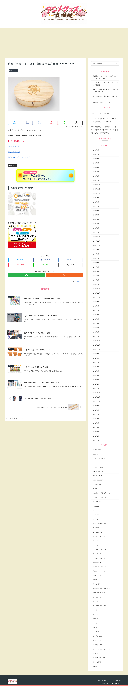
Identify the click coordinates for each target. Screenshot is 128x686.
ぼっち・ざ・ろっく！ (99, 497)
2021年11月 (96, 397)
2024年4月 (96, 271)
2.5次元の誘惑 (97, 449)
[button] (117, 63)
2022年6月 (96, 366)
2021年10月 (96, 401)
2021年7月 (96, 414)
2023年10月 (96, 297)
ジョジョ (95, 540)
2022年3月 (96, 380)
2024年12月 (96, 236)
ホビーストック (14, 152)
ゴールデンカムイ (98, 532)
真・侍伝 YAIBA (97, 636)
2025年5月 (96, 215)
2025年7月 (96, 206)
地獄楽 (95, 580)
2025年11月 (96, 189)
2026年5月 (96, 163)
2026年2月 (96, 176)
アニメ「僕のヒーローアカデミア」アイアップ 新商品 (105, 84)
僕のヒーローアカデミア (100, 566)
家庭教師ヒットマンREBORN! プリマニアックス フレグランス (105, 77)
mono (94, 462)
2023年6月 (96, 315)
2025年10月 (96, 193)
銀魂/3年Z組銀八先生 (99, 658)
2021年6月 (96, 418)
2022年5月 (96, 371)
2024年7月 (96, 258)
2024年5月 (96, 267)
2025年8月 (96, 202)
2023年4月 (96, 323)
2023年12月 (96, 289)
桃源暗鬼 (95, 618)
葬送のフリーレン (98, 640)
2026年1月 (96, 180)
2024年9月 (96, 249)
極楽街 (95, 623)
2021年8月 (96, 410)
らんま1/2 (96, 506)
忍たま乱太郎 (97, 597)
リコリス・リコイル (99, 558)
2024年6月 (96, 262)
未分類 (95, 610)
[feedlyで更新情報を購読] (26, 275)
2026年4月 (96, 167)
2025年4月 (96, 219)
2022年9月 (96, 353)
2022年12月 (96, 340)
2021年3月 (96, 432)
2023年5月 (96, 319)
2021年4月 (96, 427)
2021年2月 (96, 436)
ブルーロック (97, 554)
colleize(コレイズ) (14, 146)
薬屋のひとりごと (98, 645)
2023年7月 (96, 310)
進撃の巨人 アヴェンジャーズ (101, 103)
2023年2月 (96, 332)
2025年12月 (96, 184)
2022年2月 (96, 384)
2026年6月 (96, 158)
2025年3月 (96, 223)
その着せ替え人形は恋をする (101, 493)
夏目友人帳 (96, 584)
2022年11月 (96, 345)
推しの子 (95, 601)
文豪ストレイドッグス (99, 606)
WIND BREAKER (98, 480)
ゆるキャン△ (13, 165)
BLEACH (95, 454)
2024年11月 (96, 241)
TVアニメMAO (97, 475)
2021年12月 (96, 392)
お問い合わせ (102, 680)
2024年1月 (96, 284)
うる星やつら (97, 484)
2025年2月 (96, 228)
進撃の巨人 (96, 653)
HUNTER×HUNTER (99, 458)
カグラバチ (96, 514)
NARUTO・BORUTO (99, 467)
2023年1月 (96, 336)
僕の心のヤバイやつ (99, 571)
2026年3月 (96, 171)
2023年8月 (96, 306)
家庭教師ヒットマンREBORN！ (102, 588)
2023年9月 (96, 301)
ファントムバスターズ (99, 549)
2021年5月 (96, 423)
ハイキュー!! (96, 545)
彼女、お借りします (99, 592)
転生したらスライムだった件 (101, 649)
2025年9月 (96, 197)
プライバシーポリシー (114, 680)
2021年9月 (96, 406)
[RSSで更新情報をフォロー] (64, 275)
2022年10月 (96, 349)
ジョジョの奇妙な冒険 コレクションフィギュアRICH (105, 97)
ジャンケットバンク (99, 536)
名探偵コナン (97, 575)
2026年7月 (96, 154)
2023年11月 (96, 293)
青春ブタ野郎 (97, 662)
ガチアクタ (96, 519)
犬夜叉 (95, 627)
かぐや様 (95, 488)
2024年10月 (96, 245)
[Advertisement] (64, 43)
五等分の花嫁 (97, 562)
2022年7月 (96, 362)
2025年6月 (96, 210)
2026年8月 (96, 150)
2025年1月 (96, 232)
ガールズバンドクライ (99, 523)
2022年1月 (96, 388)
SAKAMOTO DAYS (98, 471)
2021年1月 (96, 440)
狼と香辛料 (96, 632)
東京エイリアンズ (98, 614)
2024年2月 (96, 280)
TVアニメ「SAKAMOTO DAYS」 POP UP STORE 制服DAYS (105, 91)
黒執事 (95, 666)
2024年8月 (96, 254)
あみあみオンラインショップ (19, 157)
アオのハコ (96, 510)
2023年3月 (96, 327)
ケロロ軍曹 (96, 528)
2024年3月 (96, 275)
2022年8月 (96, 358)
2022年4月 (96, 375)
